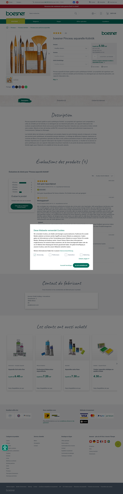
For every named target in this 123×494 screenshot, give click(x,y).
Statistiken (71, 255)
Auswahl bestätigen (66, 265)
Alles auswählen (81, 265)
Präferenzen (55, 255)
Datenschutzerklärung (66, 251)
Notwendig (40, 255)
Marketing (86, 255)
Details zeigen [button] (83, 258)
